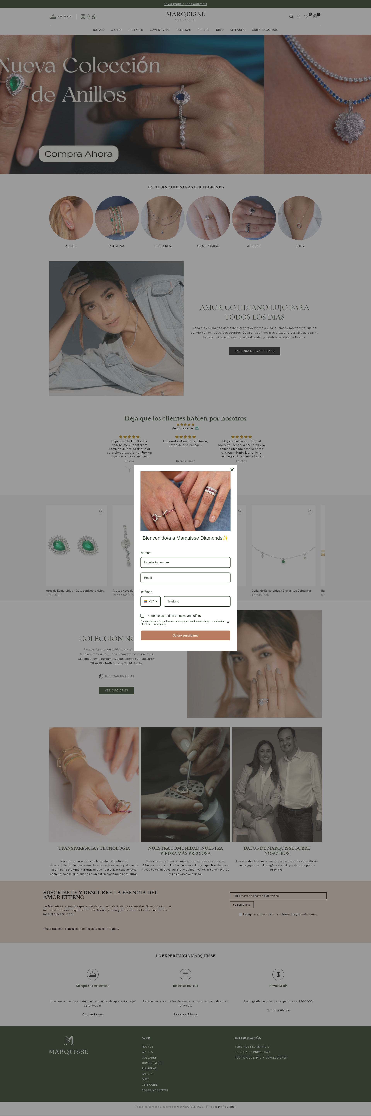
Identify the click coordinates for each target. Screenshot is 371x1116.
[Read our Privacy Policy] (228, 621)
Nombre (145, 553)
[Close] (232, 469)
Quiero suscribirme (185, 635)
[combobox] (150, 601)
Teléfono (146, 592)
